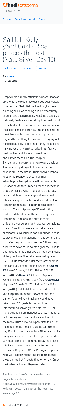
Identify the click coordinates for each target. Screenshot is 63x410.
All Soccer (11, 68)
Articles (27, 68)
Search (43, 19)
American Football (25, 19)
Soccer (7, 19)
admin (10, 76)
